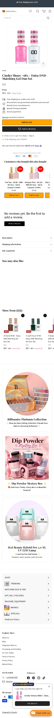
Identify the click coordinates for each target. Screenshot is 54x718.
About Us (5, 638)
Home (4, 70)
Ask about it (32, 703)
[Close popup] (49, 686)
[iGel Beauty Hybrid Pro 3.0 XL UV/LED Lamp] (27, 522)
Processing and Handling (11, 649)
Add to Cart (13, 195)
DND (4, 84)
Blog (4, 641)
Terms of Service (8, 656)
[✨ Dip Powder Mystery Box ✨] (27, 458)
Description (7, 238)
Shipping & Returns (9, 645)
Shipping (5, 117)
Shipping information (11, 244)
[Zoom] (43, 63)
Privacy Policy (7, 660)
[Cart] (44, 11)
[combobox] (27, 18)
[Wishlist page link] (31, 11)
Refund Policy (7, 664)
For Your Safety (8, 653)
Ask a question (8, 250)
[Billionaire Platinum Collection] (27, 394)
